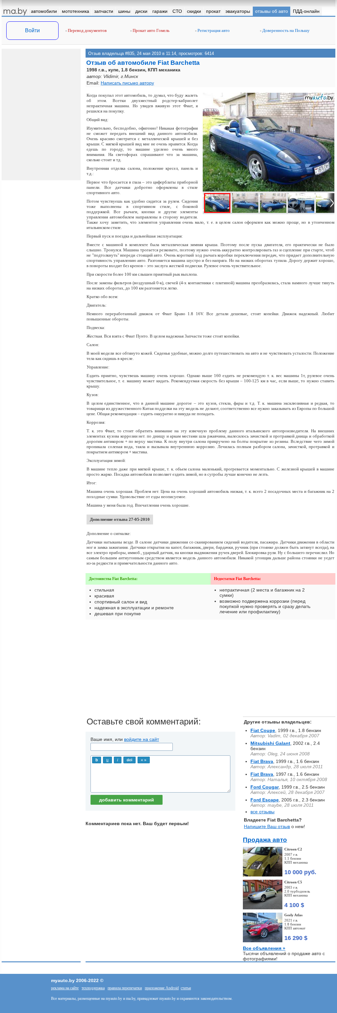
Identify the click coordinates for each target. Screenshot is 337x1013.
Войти (32, 30)
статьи (186, 988)
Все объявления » (264, 948)
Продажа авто (265, 839)
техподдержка (93, 988)
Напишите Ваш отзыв (267, 826)
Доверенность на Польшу (285, 30)
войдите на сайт (141, 739)
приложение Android (162, 988)
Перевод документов (87, 30)
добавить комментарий (126, 799)
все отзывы (262, 811)
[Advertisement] (210, 670)
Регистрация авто (213, 30)
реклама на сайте (65, 988)
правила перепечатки (125, 988)
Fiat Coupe (262, 730)
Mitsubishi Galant (270, 743)
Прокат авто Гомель (150, 30)
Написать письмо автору (127, 83)
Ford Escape (264, 799)
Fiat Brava (261, 761)
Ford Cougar (264, 787)
